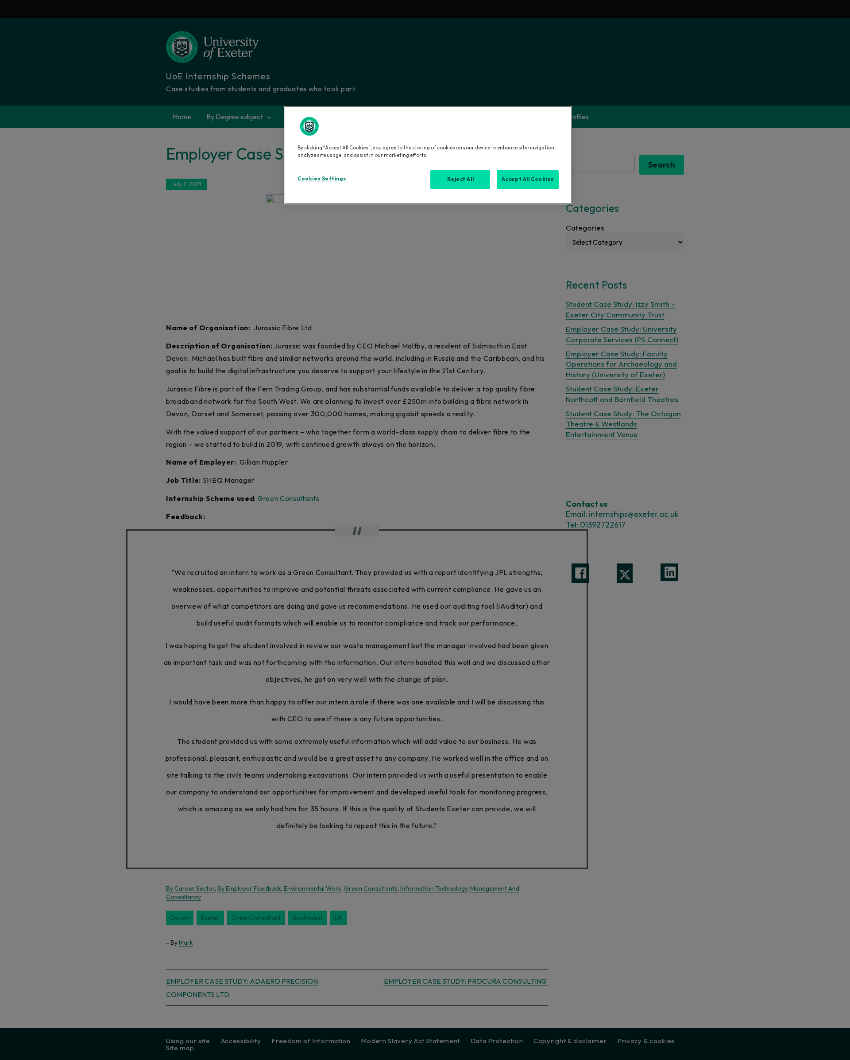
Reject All (460, 179)
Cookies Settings (322, 179)
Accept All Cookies (528, 179)
